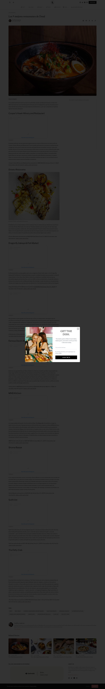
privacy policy (58, 353)
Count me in (66, 357)
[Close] (78, 329)
